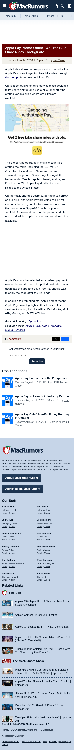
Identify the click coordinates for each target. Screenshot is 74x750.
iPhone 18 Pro (55, 15)
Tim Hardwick (44, 533)
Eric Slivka (42, 506)
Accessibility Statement (13, 736)
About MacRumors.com (21, 477)
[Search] (63, 6)
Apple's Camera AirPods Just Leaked (36, 614)
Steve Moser (8, 573)
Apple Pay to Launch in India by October (42, 396)
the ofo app (12, 77)
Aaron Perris (43, 573)
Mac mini (11, 15)
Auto (62, 741)
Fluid (45, 741)
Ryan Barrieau (44, 560)
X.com (12, 513)
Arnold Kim (8, 506)
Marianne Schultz (46, 546)
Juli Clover (59, 60)
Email (4, 513)
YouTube (15, 592)
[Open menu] (4, 6)
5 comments (14, 338)
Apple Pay (34, 321)
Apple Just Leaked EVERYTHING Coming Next (42, 626)
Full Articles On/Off (31, 741)
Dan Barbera (8, 560)
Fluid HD (53, 741)
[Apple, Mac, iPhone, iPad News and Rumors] (28, 10)
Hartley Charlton (10, 546)
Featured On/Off (11, 741)
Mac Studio (31, 15)
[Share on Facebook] (65, 339)
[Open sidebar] (69, 6)
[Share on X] (56, 339)
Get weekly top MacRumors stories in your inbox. (37, 348)
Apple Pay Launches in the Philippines (41, 378)
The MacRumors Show (28, 661)
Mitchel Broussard (11, 533)
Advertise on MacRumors (22, 488)
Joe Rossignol (44, 520)
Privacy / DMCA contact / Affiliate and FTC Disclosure (27, 730)
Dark (4, 744)
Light (68, 741)
